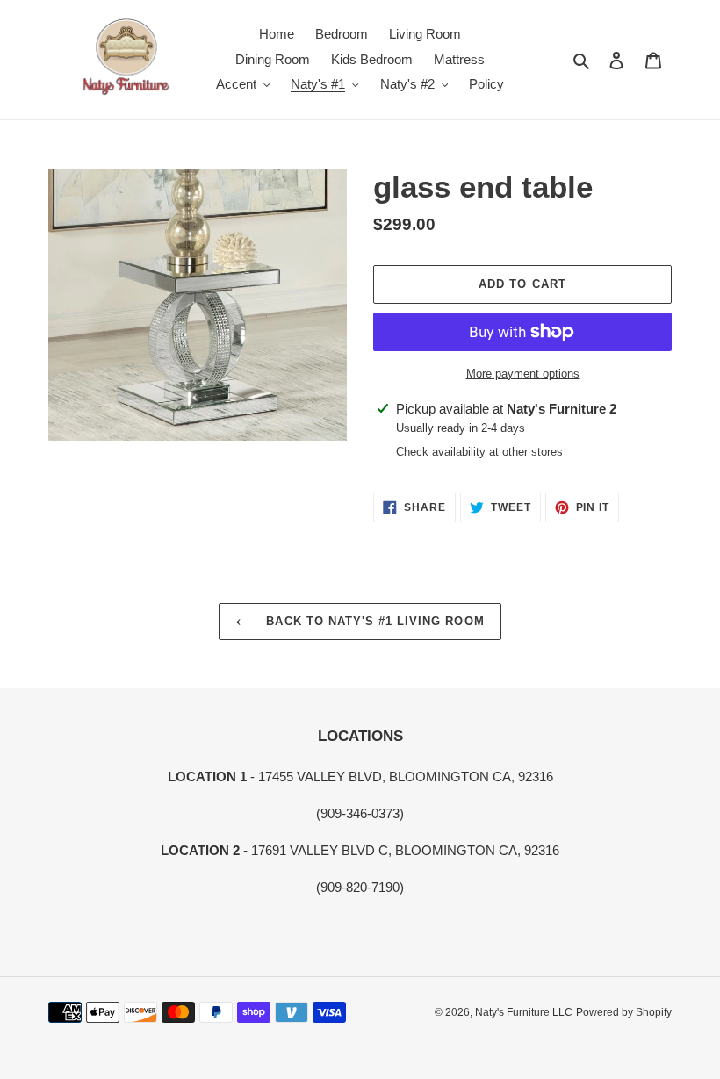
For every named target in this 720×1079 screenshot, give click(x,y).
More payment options (523, 373)
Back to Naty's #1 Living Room (373, 621)
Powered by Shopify (624, 1012)
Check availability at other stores (479, 451)
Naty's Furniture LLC (523, 1012)
